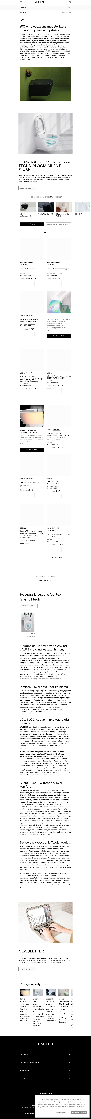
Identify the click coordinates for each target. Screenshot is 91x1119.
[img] (22, 283)
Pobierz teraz (27, 606)
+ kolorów (57, 557)
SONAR (23, 528)
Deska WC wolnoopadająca (58, 269)
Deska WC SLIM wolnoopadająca (53, 482)
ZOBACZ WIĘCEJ (59, 336)
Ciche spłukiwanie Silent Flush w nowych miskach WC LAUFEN (63, 1006)
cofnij (68, 12)
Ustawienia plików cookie (61, 1113)
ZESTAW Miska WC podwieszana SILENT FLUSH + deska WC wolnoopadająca (31, 379)
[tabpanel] (24, 1006)
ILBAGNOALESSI (26, 262)
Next (71, 1004)
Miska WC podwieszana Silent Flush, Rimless (58, 536)
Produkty (24, 12)
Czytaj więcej (26, 188)
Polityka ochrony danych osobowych (34, 1107)
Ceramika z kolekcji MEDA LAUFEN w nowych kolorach (50, 1005)
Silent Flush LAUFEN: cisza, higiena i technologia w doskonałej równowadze (38, 1008)
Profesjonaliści (29, 1062)
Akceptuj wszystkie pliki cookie (79, 1112)
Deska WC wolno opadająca (31, 482)
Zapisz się (26, 969)
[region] (62, 1106)
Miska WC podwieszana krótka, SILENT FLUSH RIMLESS (59, 377)
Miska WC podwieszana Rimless (29, 270)
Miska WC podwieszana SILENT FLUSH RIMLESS (29, 320)
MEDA (22, 315)
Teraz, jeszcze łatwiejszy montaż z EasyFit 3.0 (24, 1005)
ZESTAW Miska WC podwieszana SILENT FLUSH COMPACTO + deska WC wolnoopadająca (58, 436)
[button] (69, 7)
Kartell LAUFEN (53, 528)
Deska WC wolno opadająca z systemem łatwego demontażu (31, 532)
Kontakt (24, 1070)
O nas (23, 1078)
